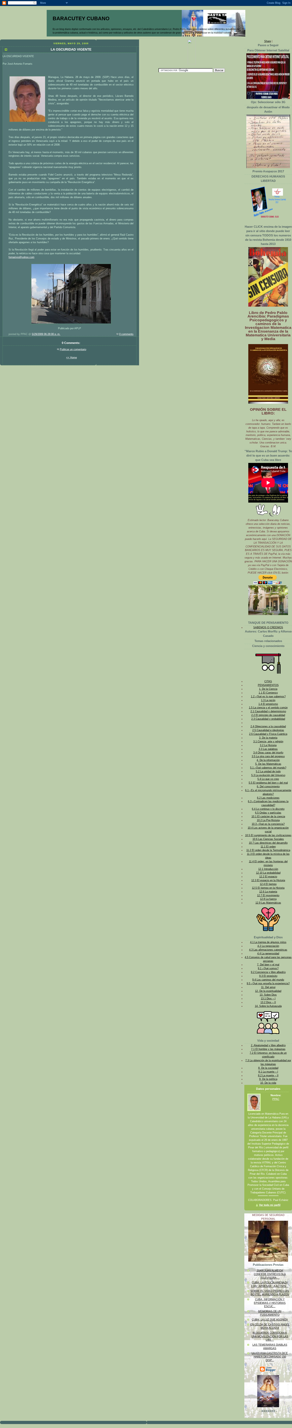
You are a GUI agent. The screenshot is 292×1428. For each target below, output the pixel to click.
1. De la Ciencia (268, 689)
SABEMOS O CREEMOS (268, 627)
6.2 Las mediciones (268, 798)
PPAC (275, 1099)
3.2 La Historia (268, 745)
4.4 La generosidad (268, 953)
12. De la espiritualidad (268, 991)
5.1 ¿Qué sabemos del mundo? (268, 767)
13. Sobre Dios (268, 994)
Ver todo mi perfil (269, 1205)
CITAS (268, 681)
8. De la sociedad (268, 1068)
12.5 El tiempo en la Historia (268, 888)
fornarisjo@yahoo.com (21, 257)
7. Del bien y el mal (268, 964)
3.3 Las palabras (268, 749)
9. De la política (268, 1079)
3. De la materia (268, 737)
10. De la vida (268, 1083)
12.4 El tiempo (268, 884)
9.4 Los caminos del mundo (268, 979)
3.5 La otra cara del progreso (268, 756)
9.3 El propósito (268, 976)
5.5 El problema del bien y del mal (268, 782)
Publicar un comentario (73, 349)
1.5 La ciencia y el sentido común (268, 707)
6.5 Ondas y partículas (268, 812)
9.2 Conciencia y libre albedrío (268, 972)
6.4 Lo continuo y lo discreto (268, 809)
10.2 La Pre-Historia (268, 820)
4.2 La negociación (268, 946)
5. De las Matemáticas (268, 764)
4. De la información (268, 760)
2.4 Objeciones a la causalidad (268, 726)
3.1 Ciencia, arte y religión (268, 741)
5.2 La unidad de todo (268, 771)
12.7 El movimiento (268, 895)
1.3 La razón (268, 700)
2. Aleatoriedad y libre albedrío (268, 1045)
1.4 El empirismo (268, 704)
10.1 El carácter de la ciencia (268, 816)
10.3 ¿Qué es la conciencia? (268, 824)
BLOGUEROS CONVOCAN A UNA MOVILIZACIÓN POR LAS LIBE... (269, 1336)
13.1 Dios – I (268, 998)
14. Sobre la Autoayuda (268, 1006)
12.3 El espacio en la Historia (268, 880)
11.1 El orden (268, 846)
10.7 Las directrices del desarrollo (268, 843)
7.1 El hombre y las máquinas (268, 1049)
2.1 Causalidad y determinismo (268, 711)
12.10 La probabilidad (268, 872)
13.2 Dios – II (268, 1002)
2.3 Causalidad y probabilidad (268, 719)
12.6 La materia (268, 891)
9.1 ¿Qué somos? (268, 968)
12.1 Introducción (268, 869)
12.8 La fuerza (268, 899)
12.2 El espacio (268, 876)
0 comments (126, 334)
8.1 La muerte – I (268, 1071)
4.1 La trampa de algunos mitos (268, 942)
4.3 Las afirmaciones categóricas (268, 949)
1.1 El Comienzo (268, 692)
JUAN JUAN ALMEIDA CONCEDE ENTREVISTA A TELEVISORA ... (270, 1274)
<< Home (71, 357)
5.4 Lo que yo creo (268, 779)
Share (267, 41)
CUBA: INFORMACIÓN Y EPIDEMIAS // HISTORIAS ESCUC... (270, 1303)
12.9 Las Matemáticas (268, 902)
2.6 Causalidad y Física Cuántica (268, 734)
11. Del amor (268, 987)
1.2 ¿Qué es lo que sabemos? (268, 696)
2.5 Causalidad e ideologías (268, 730)
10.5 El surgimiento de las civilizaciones (268, 835)
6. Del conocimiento (268, 786)
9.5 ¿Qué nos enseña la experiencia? (268, 983)
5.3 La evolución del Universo (268, 775)
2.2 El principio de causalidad (268, 715)
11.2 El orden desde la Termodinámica (268, 850)
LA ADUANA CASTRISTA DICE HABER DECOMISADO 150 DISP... (270, 1357)
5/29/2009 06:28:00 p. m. (46, 334)
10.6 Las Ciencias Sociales (268, 839)
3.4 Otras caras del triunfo (268, 752)
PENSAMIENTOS (268, 685)
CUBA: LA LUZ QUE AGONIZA (270, 1319)
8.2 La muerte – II (268, 1075)
